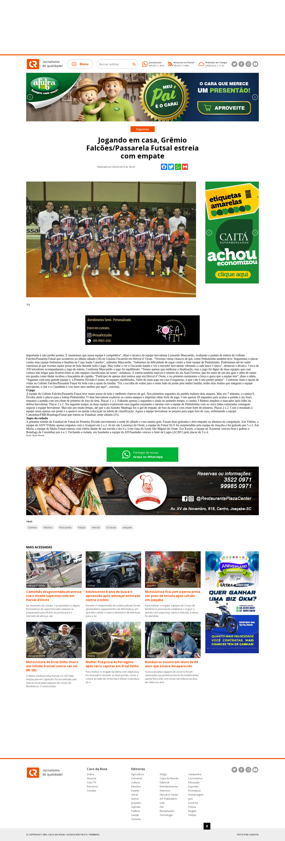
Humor (135, 799)
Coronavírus (195, 778)
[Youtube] (255, 64)
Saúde (135, 815)
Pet (162, 807)
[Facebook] (241, 64)
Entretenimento (169, 786)
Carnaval (136, 778)
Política (135, 811)
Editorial (164, 782)
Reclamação (167, 811)
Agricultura (137, 774)
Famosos (165, 790)
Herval (96, 527)
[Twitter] (234, 64)
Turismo (136, 819)
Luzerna (193, 803)
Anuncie (91, 778)
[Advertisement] (116, 27)
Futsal (81, 527)
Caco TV (91, 782)
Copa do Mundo (169, 778)
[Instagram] (248, 64)
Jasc (190, 799)
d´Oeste (111, 527)
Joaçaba (136, 803)
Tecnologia (166, 815)
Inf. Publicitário (168, 799)
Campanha (194, 774)
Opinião (136, 807)
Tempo (192, 815)
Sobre (90, 774)
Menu (84, 64)
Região (192, 811)
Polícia (192, 807)
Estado (135, 790)
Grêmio (32, 527)
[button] (255, 97)
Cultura (135, 782)
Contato (91, 790)
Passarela (65, 527)
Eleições (136, 786)
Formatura (194, 790)
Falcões (48, 527)
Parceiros (92, 786)
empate (127, 527)
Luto (162, 803)
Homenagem (195, 794)
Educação (194, 782)
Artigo (163, 774)
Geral (134, 794)
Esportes (193, 786)
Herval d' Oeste (169, 794)
